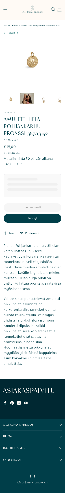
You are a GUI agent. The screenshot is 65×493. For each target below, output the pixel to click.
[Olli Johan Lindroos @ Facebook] (5, 402)
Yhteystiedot (12, 460)
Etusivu (7, 25)
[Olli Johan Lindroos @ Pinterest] (12, 402)
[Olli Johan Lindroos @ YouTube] (25, 402)
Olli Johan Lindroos (18, 425)
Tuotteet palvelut (15, 448)
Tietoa (7, 436)
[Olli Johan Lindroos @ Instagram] (19, 402)
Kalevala (16, 25)
